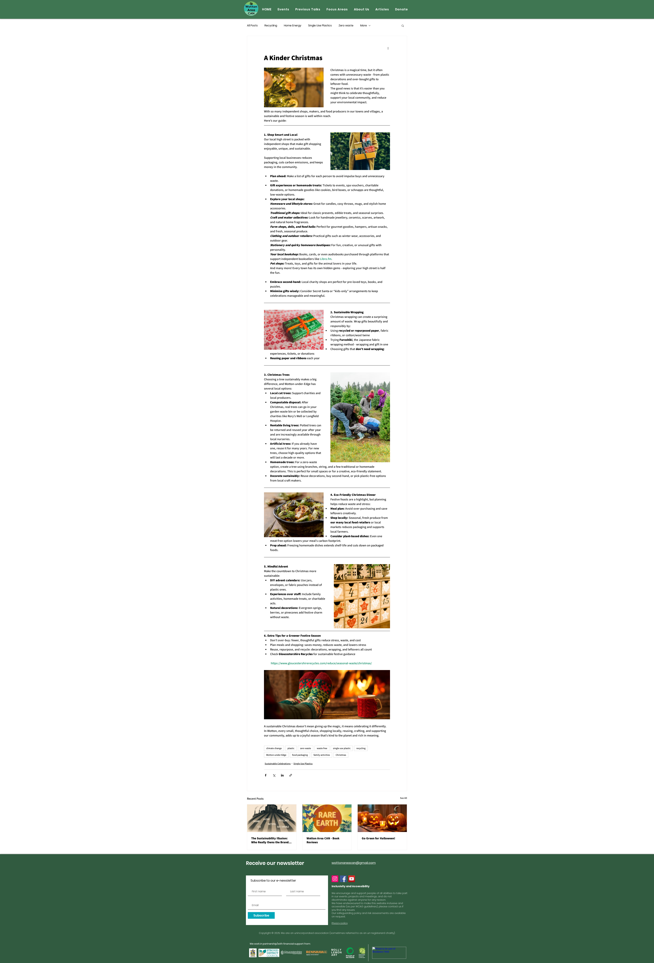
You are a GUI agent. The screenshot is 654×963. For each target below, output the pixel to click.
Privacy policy (340, 923)
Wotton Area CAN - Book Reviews (323, 840)
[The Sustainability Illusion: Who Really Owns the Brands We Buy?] (271, 818)
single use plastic (342, 748)
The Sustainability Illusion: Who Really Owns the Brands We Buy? (270, 840)
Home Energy (292, 25)
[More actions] (388, 48)
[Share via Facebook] (265, 775)
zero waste (305, 748)
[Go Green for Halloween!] (382, 818)
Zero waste (346, 25)
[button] (402, 25)
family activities (322, 754)
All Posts (252, 25)
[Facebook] (343, 878)
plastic (290, 748)
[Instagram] (335, 878)
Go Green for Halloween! (378, 838)
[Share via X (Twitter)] (274, 775)
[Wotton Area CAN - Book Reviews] (327, 818)
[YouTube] (351, 878)
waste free (322, 748)
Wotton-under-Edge (276, 754)
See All (403, 797)
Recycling (270, 25)
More (363, 25)
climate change (274, 748)
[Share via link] (290, 775)
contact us (394, 906)
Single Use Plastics (320, 25)
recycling (360, 748)
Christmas (341, 754)
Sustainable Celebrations (278, 763)
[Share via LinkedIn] (282, 775)
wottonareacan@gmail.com (354, 863)
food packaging (300, 754)
